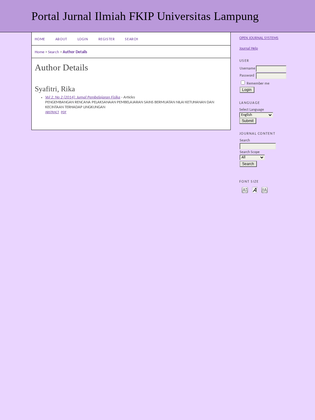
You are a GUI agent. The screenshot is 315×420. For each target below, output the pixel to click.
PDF (63, 112)
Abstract (52, 112)
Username (247, 68)
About (61, 39)
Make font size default (255, 189)
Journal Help (248, 48)
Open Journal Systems (258, 38)
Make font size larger (264, 189)
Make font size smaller (245, 189)
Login (83, 39)
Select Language (251, 110)
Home (40, 39)
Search (131, 39)
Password (247, 75)
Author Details (75, 52)
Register (106, 39)
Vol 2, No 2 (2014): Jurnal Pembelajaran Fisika (82, 97)
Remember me (258, 83)
